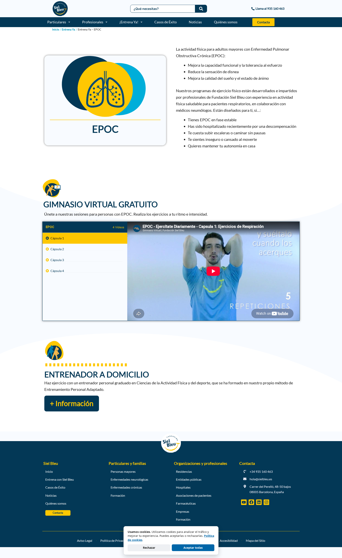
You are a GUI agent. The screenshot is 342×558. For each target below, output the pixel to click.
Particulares (56, 22)
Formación (118, 495)
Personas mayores (123, 471)
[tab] (85, 238)
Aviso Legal (84, 540)
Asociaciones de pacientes (193, 495)
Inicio (49, 471)
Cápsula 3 (57, 259)
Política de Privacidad (115, 540)
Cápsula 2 (57, 249)
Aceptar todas (193, 547)
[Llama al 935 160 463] (248, 8)
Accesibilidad (229, 540)
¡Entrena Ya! (128, 22)
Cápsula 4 (57, 270)
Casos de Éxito (165, 22)
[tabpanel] (213, 271)
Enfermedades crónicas (126, 487)
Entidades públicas (188, 479)
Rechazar (149, 547)
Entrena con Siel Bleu (59, 479)
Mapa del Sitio (255, 540)
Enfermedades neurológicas (129, 479)
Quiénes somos (226, 22)
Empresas (182, 511)
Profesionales (92, 22)
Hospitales (183, 487)
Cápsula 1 (57, 238)
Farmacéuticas (186, 503)
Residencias (184, 471)
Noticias (195, 22)
